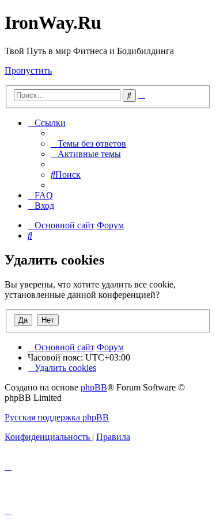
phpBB (94, 387)
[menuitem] (88, 143)
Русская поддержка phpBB (57, 417)
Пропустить (28, 70)
